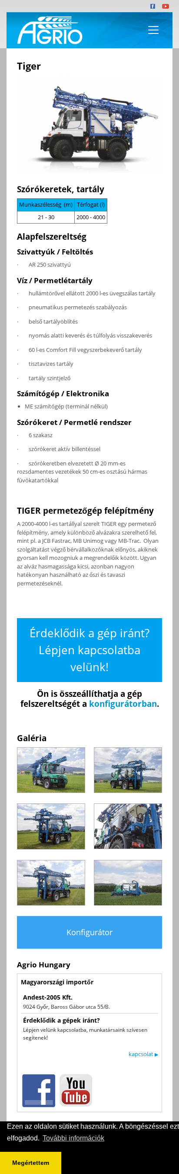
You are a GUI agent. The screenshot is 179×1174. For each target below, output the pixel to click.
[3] (51, 826)
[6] (128, 883)
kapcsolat (143, 1054)
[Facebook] (153, 6)
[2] (128, 770)
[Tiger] (89, 124)
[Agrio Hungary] (48, 30)
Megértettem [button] (30, 1162)
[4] (128, 826)
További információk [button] (73, 1138)
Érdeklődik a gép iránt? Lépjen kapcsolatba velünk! (89, 650)
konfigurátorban (123, 703)
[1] (51, 770)
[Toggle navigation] (153, 30)
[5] (51, 883)
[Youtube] (165, 6)
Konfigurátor (89, 932)
